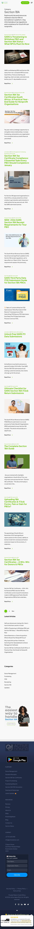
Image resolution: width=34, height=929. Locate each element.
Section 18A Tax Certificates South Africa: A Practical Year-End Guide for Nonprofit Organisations (16, 99)
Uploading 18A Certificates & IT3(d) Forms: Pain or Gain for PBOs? (15, 503)
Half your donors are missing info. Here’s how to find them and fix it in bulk (16, 624)
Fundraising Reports (11, 784)
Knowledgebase (10, 816)
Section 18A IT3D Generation (13, 787)
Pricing (7, 807)
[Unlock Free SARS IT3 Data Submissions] (17, 362)
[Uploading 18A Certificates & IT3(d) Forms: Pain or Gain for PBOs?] (17, 531)
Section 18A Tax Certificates (13, 777)
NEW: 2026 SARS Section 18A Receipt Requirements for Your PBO (15, 223)
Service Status (9, 826)
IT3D (14, 34)
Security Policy (10, 888)
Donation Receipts (11, 774)
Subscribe (17, 875)
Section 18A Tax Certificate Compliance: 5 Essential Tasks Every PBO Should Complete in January (16, 160)
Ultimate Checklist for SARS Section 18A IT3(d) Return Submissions (16, 390)
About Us (8, 810)
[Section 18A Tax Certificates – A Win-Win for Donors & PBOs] (17, 586)
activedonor (7, 151)
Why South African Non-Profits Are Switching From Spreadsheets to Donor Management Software (16, 643)
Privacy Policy (21, 888)
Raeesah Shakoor (8, 34)
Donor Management (15, 151)
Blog (6, 820)
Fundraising (16, 92)
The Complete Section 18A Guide (15, 447)
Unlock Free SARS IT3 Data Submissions (14, 335)
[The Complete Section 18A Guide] (17, 473)
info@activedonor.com (12, 840)
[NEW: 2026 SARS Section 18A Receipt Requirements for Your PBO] (17, 251)
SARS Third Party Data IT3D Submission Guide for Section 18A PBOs (15, 280)
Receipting (6, 153)
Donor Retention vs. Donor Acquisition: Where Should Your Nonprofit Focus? (15, 637)
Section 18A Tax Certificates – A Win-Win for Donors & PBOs (16, 562)
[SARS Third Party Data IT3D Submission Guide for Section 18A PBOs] (17, 305)
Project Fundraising (11, 781)
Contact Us (8, 823)
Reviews (7, 804)
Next (13, 611)
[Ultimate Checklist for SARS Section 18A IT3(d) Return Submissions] (17, 417)
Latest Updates (10, 793)
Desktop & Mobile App (12, 790)
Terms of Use (17, 891)
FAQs (7, 813)
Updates (23, 34)
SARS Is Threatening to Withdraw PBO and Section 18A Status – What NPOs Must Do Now (16, 40)
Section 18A (18, 34)
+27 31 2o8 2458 (10, 837)
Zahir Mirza (6, 275)
